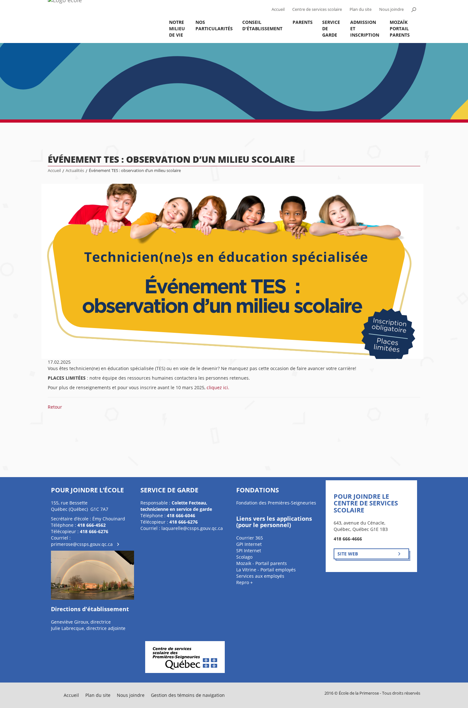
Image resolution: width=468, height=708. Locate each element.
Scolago (244, 557)
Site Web (347, 554)
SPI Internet (248, 550)
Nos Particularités (214, 25)
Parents (303, 22)
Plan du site (361, 9)
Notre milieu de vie (177, 28)
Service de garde (331, 28)
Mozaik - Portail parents (261, 563)
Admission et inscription (364, 28)
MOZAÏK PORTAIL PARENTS (400, 28)
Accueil (278, 9)
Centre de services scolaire (317, 9)
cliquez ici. (218, 387)
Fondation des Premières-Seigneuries (276, 503)
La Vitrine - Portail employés (266, 570)
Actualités (75, 170)
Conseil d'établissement (262, 25)
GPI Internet (249, 544)
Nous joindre (391, 9)
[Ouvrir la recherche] (414, 9)
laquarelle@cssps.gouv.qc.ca (192, 528)
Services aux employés (260, 576)
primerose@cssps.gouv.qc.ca (82, 544)
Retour (55, 407)
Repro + (244, 582)
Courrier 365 (249, 538)
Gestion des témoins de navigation (188, 695)
